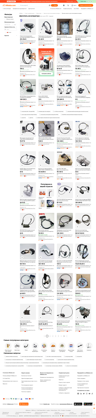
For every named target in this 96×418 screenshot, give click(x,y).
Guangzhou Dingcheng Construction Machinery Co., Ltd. (65, 266)
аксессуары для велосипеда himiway (29, 114)
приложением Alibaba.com (66, 404)
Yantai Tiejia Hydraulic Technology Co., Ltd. (65, 147)
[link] (94, 404)
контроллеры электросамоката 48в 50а (54, 365)
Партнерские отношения (83, 387)
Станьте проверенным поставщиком (82, 384)
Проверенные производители (47, 377)
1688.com (33, 410)
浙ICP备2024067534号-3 (83, 415)
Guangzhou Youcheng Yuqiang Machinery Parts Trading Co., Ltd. (83, 266)
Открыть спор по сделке (64, 382)
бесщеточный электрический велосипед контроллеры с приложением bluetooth (22, 362)
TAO (59, 410)
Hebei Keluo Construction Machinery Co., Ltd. (28, 42)
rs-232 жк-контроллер (58, 111)
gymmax (31, 117)
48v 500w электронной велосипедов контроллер (72, 114)
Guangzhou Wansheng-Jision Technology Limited (28, 74)
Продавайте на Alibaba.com (83, 375)
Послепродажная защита (27, 385)
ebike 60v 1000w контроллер (12, 356)
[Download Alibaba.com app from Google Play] (88, 404)
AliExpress (28, 410)
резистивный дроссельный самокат (34, 359)
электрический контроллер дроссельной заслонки (77, 111)
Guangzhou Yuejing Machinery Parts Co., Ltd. (28, 268)
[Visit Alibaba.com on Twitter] (84, 393)
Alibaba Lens (10, 404)
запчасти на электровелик (71, 365)
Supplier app (47, 404)
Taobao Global (54, 410)
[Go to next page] (67, 336)
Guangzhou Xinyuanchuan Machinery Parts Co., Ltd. (46, 104)
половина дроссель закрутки (44, 111)
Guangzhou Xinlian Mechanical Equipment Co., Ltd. (83, 145)
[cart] (68, 5)
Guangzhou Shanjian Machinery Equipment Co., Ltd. (46, 43)
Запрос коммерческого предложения (45, 380)
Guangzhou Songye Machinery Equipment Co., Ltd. (65, 177)
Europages (68, 410)
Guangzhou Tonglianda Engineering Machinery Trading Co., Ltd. (65, 236)
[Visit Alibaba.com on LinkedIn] (81, 393)
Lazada (48, 410)
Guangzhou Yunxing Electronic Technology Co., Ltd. (83, 74)
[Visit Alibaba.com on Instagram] (86, 393)
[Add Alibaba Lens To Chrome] (23, 404)
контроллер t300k (69, 356)
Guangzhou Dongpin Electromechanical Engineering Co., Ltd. (83, 236)
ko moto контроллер (50, 359)
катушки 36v (79, 356)
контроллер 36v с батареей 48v (28, 111)
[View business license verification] (60, 416)
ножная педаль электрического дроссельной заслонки (48, 117)
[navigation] (11, 175)
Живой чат (61, 379)
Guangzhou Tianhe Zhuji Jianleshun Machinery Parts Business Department (46, 176)
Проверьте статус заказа (83, 381)
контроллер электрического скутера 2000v (15, 365)
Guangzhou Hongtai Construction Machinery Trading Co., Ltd (65, 73)
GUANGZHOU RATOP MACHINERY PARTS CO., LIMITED (46, 268)
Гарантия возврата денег (27, 378)
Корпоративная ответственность (10, 381)
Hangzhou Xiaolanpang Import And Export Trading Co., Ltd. (83, 106)
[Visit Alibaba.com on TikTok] (92, 393)
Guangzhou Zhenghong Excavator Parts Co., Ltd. (28, 296)
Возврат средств (62, 385)
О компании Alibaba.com (9, 372)
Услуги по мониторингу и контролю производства (27, 388)
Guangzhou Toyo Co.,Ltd (43, 144)
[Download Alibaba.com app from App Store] (78, 404)
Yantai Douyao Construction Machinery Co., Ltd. (28, 174)
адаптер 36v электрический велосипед (66, 359)
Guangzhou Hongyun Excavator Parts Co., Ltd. (83, 177)
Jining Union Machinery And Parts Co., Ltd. (83, 43)
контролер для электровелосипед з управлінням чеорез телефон (56, 362)
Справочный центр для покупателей (64, 376)
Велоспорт (39, 13)
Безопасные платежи (26, 375)
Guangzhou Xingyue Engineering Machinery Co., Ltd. (46, 239)
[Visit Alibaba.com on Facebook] (78, 393)
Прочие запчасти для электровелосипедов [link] (72, 13)
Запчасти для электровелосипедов (52, 13)
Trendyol (63, 410)
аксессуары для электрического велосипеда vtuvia (32, 356)
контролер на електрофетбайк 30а (35, 365)
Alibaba (21, 13)
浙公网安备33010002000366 (71, 415)
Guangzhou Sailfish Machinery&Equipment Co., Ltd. (65, 104)
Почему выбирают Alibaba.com (10, 375)
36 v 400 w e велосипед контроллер (54, 356)
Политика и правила (26, 391)
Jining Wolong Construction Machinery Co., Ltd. (65, 43)
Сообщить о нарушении (64, 393)
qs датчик (24, 117)
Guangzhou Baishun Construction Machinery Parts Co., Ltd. (65, 205)
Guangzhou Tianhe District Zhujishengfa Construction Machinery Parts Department (28, 144)
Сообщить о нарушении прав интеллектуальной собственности (65, 389)
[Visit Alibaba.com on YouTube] (89, 393)
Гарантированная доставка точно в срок (29, 382)
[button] (49, 5)
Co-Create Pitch (6, 378)
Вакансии (5, 383)
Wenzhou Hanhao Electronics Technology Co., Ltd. (83, 205)
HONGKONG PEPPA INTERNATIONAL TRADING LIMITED (28, 236)
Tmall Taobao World (41, 410)
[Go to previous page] (44, 336)
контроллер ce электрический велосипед (14, 359)
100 (64, 336)
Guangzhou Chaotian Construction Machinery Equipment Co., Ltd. (28, 105)
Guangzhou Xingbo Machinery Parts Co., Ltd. (28, 208)
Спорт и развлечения (29, 13)
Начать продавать (81, 378)
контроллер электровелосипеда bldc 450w (49, 114)
